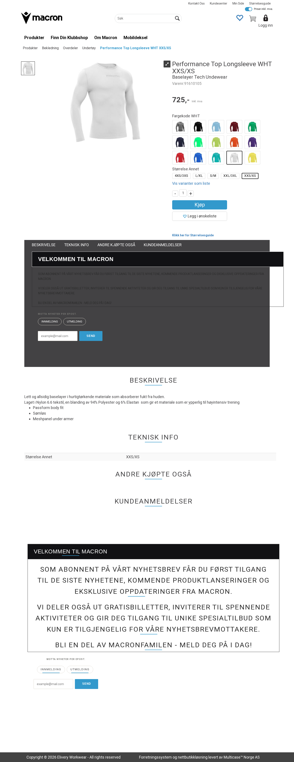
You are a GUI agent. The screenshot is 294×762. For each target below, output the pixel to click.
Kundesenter (218, 3)
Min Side (238, 3)
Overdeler (70, 48)
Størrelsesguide (260, 3)
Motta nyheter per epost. (57, 314)
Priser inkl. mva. (263, 9)
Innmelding (50, 321)
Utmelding (74, 321)
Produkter (34, 37)
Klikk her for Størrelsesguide (193, 235)
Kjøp (200, 205)
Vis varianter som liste (191, 183)
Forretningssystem (155, 757)
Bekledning (50, 48)
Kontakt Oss (196, 3)
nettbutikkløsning (192, 757)
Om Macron (105, 37)
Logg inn (265, 25)
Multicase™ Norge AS (242, 757)
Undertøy (89, 48)
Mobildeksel (135, 37)
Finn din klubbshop (69, 37)
